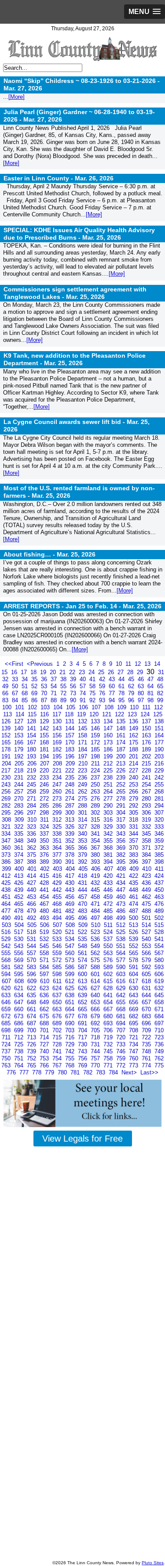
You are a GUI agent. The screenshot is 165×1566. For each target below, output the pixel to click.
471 (96, 904)
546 (57, 946)
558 (45, 953)
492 (32, 918)
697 (159, 1023)
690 (70, 1023)
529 (6, 939)
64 (151, 686)
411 (159, 869)
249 (83, 784)
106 (84, 707)
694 (121, 1023)
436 (147, 883)
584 (45, 967)
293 (147, 805)
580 (159, 960)
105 (71, 707)
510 (96, 925)
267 (147, 791)
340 (83, 833)
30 (151, 671)
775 (159, 1065)
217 (6, 770)
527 (147, 932)
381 (108, 854)
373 (6, 854)
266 (134, 791)
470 (83, 904)
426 (19, 883)
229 (159, 770)
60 (113, 686)
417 (70, 876)
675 (45, 1016)
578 (134, 960)
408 (122, 869)
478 (19, 911)
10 (120, 664)
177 (159, 742)
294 (159, 805)
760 (134, 1058)
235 (70, 777)
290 (108, 805)
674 (32, 1016)
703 (70, 1030)
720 (121, 1037)
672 (6, 1016)
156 (57, 735)
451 (6, 897)
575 (96, 960)
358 (147, 840)
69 (35, 693)
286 (57, 805)
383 (134, 854)
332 (147, 826)
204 (7, 763)
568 (6, 960)
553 (147, 946)
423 (147, 876)
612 (70, 981)
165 (6, 742)
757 (96, 1058)
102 (33, 707)
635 (32, 995)
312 (57, 819)
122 (120, 714)
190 (159, 749)
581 (6, 967)
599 (70, 974)
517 (19, 932)
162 (134, 735)
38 (64, 679)
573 (70, 960)
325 (57, 826)
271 (32, 798)
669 (134, 1009)
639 (83, 995)
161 (121, 735)
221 (57, 770)
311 (45, 819)
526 (134, 932)
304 (121, 812)
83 (6, 700)
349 (32, 840)
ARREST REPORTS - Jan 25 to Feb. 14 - (82, 606)
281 (159, 798)
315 (96, 819)
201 (134, 756)
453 (32, 897)
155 (45, 735)
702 (57, 1030)
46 (142, 679)
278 (121, 798)
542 (6, 946)
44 (122, 679)
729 (70, 1044)
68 (25, 693)
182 (57, 749)
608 (20, 981)
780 (63, 1072)
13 (148, 664)
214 (134, 763)
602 (108, 974)
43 (113, 679)
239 (121, 777)
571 (45, 960)
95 (122, 700)
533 (57, 939)
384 (147, 854)
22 (73, 672)
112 (158, 707)
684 (159, 1016)
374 (19, 854)
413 (19, 876)
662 (45, 1009)
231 (19, 777)
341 (96, 833)
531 (32, 939)
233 (45, 777)
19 (44, 672)
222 (70, 770)
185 (96, 749)
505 (32, 925)
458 (96, 897)
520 (57, 932)
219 (32, 770)
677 (70, 1016)
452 (19, 897)
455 (57, 897)
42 (103, 679)
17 (25, 672)
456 (70, 897)
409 (134, 869)
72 (64, 693)
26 (112, 672)
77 (113, 693)
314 (83, 819)
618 (147, 981)
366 (83, 847)
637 (57, 995)
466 (32, 904)
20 (54, 672)
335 (19, 833)
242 (159, 777)
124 (145, 714)
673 (19, 1016)
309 (20, 819)
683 (147, 1016)
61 (122, 686)
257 (19, 791)
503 (7, 925)
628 (108, 988)
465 (19, 904)
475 (147, 904)
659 (6, 1009)
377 (57, 854)
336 (32, 833)
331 (134, 826)
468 (57, 904)
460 (121, 897)
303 (108, 812)
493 (45, 918)
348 (19, 840)
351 (57, 840)
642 (121, 995)
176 (147, 742)
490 (6, 918)
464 (6, 904)
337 (45, 833)
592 (147, 967)
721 (134, 1037)
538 (121, 939)
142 (45, 728)
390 (57, 861)
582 (19, 967)
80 (142, 693)
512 (121, 925)
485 (108, 911)
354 (96, 840)
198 (96, 756)
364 (57, 847)
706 (108, 1030)
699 (19, 1030)
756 (83, 1058)
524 (108, 932)
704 (83, 1030)
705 (96, 1030)
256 (6, 791)
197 (83, 756)
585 (57, 967)
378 (70, 854)
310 (32, 819)
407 (109, 869)
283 (19, 805)
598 (57, 974)
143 (57, 728)
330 (121, 826)
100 (7, 707)
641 (108, 995)
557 (32, 953)
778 (37, 1072)
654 (108, 1002)
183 (70, 749)
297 (32, 812)
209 (71, 763)
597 (45, 974)
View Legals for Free (82, 1138)
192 (19, 756)
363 (45, 847)
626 (83, 988)
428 (45, 883)
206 (32, 763)
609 (32, 981)
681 (121, 1016)
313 (70, 819)
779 (50, 1072)
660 (19, 1009)
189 (147, 749)
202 (147, 756)
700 (32, 1030)
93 (103, 700)
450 (159, 890)
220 (45, 770)
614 (96, 981)
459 (108, 897)
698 (6, 1030)
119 (82, 714)
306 (147, 812)
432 (96, 883)
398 (159, 861)
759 (121, 1058)
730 (83, 1044)
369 (121, 847)
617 (134, 981)
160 (108, 735)
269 (6, 798)
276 (96, 798)
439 (19, 890)
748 (147, 1051)
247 (57, 784)
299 (57, 812)
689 (57, 1023)
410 (147, 869)
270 (19, 798)
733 (121, 1044)
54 (55, 686)
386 (6, 861)
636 (45, 995)
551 (121, 946)
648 (32, 1002)
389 (45, 861)
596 (32, 974)
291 (121, 805)
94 (113, 700)
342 (108, 833)
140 (19, 728)
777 (24, 1072)
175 (134, 742)
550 (108, 946)
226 (121, 770)
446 (108, 890)
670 (147, 1009)
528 (159, 932)
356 (121, 840)
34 (25, 679)
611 (58, 981)
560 (70, 953)
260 (57, 791)
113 (8, 714)
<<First (15, 664)
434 (121, 883)
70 (45, 693)
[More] (16, 96)
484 (96, 911)
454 (45, 897)
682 (134, 1016)
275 (83, 798)
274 (70, 798)
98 (151, 700)
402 (45, 869)
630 (134, 988)
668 (121, 1009)
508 (71, 925)
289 (96, 805)
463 (159, 897)
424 (159, 876)
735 (147, 1044)
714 (45, 1037)
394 (108, 861)
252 (121, 784)
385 (159, 854)
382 (121, 854)
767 (57, 1065)
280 (147, 798)
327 (83, 826)
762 (159, 1058)
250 (96, 784)
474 (134, 904)
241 (147, 777)
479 (32, 911)
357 (134, 840)
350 (45, 840)
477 (6, 911)
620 (6, 988)
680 (108, 1016)
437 (159, 883)
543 (19, 946)
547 (70, 946)
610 (45, 981)
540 (147, 939)
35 (35, 679)
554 (159, 946)
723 (159, 1037)
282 (6, 805)
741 (57, 1051)
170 (70, 742)
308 (7, 819)
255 (159, 784)
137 (147, 721)
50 (16, 686)
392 (83, 861)
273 (57, 798)
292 (134, 805)
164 (159, 735)
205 (20, 763)
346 (159, 833)
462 (147, 897)
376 (45, 854)
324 (45, 826)
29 (141, 672)
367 (96, 847)
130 (57, 721)
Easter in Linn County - (59, 178)
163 (147, 735)
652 (83, 1002)
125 (157, 714)
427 (32, 883)
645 (159, 995)
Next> (130, 1072)
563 (108, 953)
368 (108, 847)
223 (83, 770)
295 (6, 812)
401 (32, 869)
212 (108, 763)
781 (75, 1072)
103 (45, 707)
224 (96, 770)
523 (96, 932)
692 (96, 1023)
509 (83, 925)
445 (96, 890)
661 (32, 1009)
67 (16, 693)
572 (57, 960)
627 (96, 988)
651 (70, 1002)
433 (108, 883)
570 (32, 960)
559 (57, 953)
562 (96, 953)
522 (83, 932)
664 (70, 1009)
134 (108, 721)
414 (32, 876)
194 (45, 756)
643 (134, 995)
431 (83, 883)
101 (20, 707)
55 (64, 686)
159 (96, 735)
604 (134, 974)
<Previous (41, 664)
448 (134, 890)
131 (70, 721)
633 (6, 995)
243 (6, 784)
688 (45, 1023)
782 (88, 1072)
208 (58, 763)
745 (108, 1051)
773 (134, 1065)
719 (108, 1037)
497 (96, 918)
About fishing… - (49, 554)
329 (108, 826)
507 (58, 925)
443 (70, 890)
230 (6, 777)
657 (147, 1002)
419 (96, 876)
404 (71, 869)
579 (147, 960)
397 (147, 861)
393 (96, 861)
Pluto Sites (153, 1562)
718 (96, 1037)
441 (45, 890)
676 (57, 1016)
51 (25, 686)
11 (129, 664)
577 (121, 960)
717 (83, 1037)
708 (134, 1030)
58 (93, 686)
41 (93, 679)
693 (108, 1023)
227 (134, 770)
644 (147, 995)
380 (96, 854)
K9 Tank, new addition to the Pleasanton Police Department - (75, 359)
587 (83, 967)
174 (121, 742)
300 (70, 812)
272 (45, 798)
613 (83, 981)
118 (70, 714)
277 (108, 798)
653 (96, 1002)
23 (83, 672)
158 (83, 735)
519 (45, 932)
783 (101, 1072)
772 (121, 1065)
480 (45, 911)
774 (147, 1065)
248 (70, 784)
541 (159, 939)
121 (107, 714)
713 (32, 1037)
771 (108, 1065)
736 (159, 1044)
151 (159, 728)
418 (83, 876)
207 (45, 763)
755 (70, 1058)
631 (147, 988)
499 (121, 918)
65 (160, 686)
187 (121, 749)
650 (57, 1002)
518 (32, 932)
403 (58, 869)
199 (108, 756)
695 (134, 1023)
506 (45, 925)
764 (19, 1065)
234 (57, 777)
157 (70, 735)
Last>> (149, 1072)
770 (96, 1065)
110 (135, 707)
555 (6, 953)
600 (83, 974)
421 (121, 876)
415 (45, 876)
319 (147, 819)
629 (121, 988)
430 (70, 883)
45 (132, 679)
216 (159, 763)
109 (122, 707)
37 (55, 679)
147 (108, 728)
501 (147, 918)
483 (83, 911)
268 (159, 791)
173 (108, 742)
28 (131, 672)
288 (83, 805)
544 (32, 946)
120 (94, 714)
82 (160, 693)
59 (103, 686)
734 (134, 1044)
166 (19, 742)
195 (57, 756)
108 (109, 707)
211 (96, 763)
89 (64, 700)
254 (147, 784)
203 (159, 756)
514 (147, 925)
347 (6, 840)
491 (19, 918)
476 (159, 904)
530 (19, 939)
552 (134, 946)
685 (6, 1023)
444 (83, 890)
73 (74, 693)
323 (32, 826)
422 (134, 876)
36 (45, 679)
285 (45, 805)
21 (63, 672)
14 (157, 664)
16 (15, 672)
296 (19, 812)
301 (83, 812)
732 (108, 1044)
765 (32, 1065)
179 (19, 749)
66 (6, 693)
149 (134, 728)
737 (6, 1051)
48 (160, 679)
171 (83, 742)
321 (6, 826)
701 (45, 1030)
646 (6, 1002)
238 (108, 777)
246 (45, 784)
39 (74, 679)
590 (121, 967)
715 (57, 1037)
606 (159, 974)
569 (19, 960)
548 (83, 946)
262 (83, 791)
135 (121, 721)
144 (70, 728)
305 (134, 812)
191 (6, 756)
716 (70, 1037)
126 (6, 721)
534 (70, 939)
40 (84, 679)
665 (83, 1009)
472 (108, 904)
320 (159, 819)
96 (132, 700)
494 (57, 918)
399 (7, 869)
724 (6, 1044)
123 (133, 714)
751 (19, 1058)
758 (108, 1058)
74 (84, 693)
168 (45, 742)
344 (134, 833)
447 (121, 890)
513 (134, 925)
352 (70, 840)
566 (147, 953)
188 (134, 749)
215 (147, 763)
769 (83, 1065)
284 (32, 805)
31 (161, 672)
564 (121, 953)
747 (134, 1051)
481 (57, 911)
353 (83, 840)
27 (121, 672)
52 (35, 686)
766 (45, 1065)
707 (121, 1030)
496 (83, 918)
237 (96, 777)
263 (96, 791)
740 (45, 1051)
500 (134, 918)
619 (159, 981)
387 (19, 861)
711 (7, 1037)
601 (96, 974)
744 (96, 1051)
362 (32, 847)
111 (147, 707)
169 (57, 742)
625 (70, 988)
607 (7, 981)
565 (134, 953)
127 (19, 721)
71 (55, 693)
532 (45, 939)
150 (147, 728)
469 (70, 904)
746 (121, 1051)
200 (121, 756)
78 (122, 693)
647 (19, 1002)
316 (108, 819)
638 (70, 995)
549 (96, 946)
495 (70, 918)
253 (134, 784)
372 (159, 847)
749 (159, 1051)
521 (70, 932)
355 (108, 840)
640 (96, 995)
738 (19, 1051)
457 (83, 897)
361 (19, 847)
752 (32, 1058)
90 (74, 700)
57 (84, 686)
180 (32, 749)
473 (121, 904)
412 (6, 876)
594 (6, 974)
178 (6, 749)
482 (70, 911)
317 (121, 819)
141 (32, 728)
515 (159, 925)
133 (96, 721)
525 (121, 932)
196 (70, 756)
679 (96, 1016)
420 (108, 876)
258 (32, 791)
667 (108, 1009)
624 (57, 988)
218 (19, 770)
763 (6, 1065)
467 (45, 904)
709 (147, 1030)
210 (83, 763)
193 (32, 756)
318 (134, 819)
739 (32, 1051)
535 (83, 939)
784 (114, 1072)
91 (84, 700)
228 (147, 770)
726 (32, 1044)
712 (19, 1037)
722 (147, 1037)
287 (70, 805)
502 (159, 918)
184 (83, 749)
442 (57, 890)
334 (6, 833)
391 (70, 861)
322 (19, 826)
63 (142, 686)
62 (132, 686)
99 (160, 700)
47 (151, 679)
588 (96, 967)
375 (32, 854)
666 (96, 1009)
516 (6, 932)
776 (12, 1072)
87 (45, 700)
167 (32, 742)
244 (19, 784)
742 (70, 1051)
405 (83, 869)
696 (147, 1023)
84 (16, 700)
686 (19, 1023)
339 (70, 833)
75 (93, 693)
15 (5, 672)
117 (57, 714)
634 (19, 995)
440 (32, 890)
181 (45, 749)
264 (108, 791)
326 (70, 826)
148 (121, 728)
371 (147, 847)
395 (121, 861)
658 (159, 1002)
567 (159, 953)
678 (83, 1016)
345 (147, 833)
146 (96, 728)
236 (83, 777)
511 (109, 925)
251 (108, 784)
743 (83, 1051)
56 (74, 686)
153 (19, 735)
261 (70, 791)
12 (139, 664)
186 (108, 749)
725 (19, 1044)
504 (20, 925)
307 (159, 812)
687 (32, 1023)
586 (70, 967)
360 (6, 847)
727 (45, 1044)
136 (134, 721)
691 (83, 1023)
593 (159, 967)
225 (108, 770)
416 (57, 876)
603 (121, 974)
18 (34, 672)
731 (96, 1044)
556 (19, 953)
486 (121, 911)
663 (57, 1009)
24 (92, 672)
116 (45, 714)
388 (32, 861)
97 (142, 700)
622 (32, 988)
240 (134, 777)
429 (57, 883)
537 (108, 939)
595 (19, 974)
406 (96, 869)
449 (147, 890)
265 (121, 791)
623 (45, 988)
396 (134, 861)
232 (32, 777)
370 (134, 847)
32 (6, 679)
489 (159, 911)
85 (25, 700)
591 (134, 967)
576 (108, 960)
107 (97, 707)
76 (103, 693)
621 (19, 988)
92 (93, 700)
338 (57, 833)
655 (121, 1002)
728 (57, 1044)
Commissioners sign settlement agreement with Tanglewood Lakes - (75, 293)
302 (96, 812)
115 (33, 714)
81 (151, 693)
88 (55, 700)
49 (6, 686)
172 (96, 742)
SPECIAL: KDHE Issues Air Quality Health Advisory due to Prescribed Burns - (79, 233)
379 (83, 854)
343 (121, 833)
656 (134, 1002)
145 (83, 728)
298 (45, 812)
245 (32, 784)
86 (35, 700)
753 (45, 1058)
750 (6, 1058)
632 (159, 988)
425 (6, 883)
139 (6, 728)
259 (45, 791)
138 (159, 721)
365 (70, 847)
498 (108, 918)
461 (134, 897)
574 (83, 960)
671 (159, 1009)
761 (147, 1058)
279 (134, 798)
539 (134, 939)
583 (32, 967)
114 (20, 714)
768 (70, 1065)
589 (108, 967)
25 (102, 672)
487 (134, 911)
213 (121, 763)
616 (121, 981)
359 (159, 840)
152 (6, 735)
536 (96, 939)
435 (134, 883)
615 (108, 981)
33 (16, 679)
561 (83, 953)
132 (83, 721)
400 (20, 869)
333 (159, 826)
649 (45, 1002)
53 (45, 686)
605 (147, 974)
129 (45, 721)
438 (6, 890)
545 (45, 946)
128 (32, 721)
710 (159, 1030)
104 (58, 707)
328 (96, 826)
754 (57, 1058)
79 (132, 693)
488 (147, 911)
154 (32, 735)
